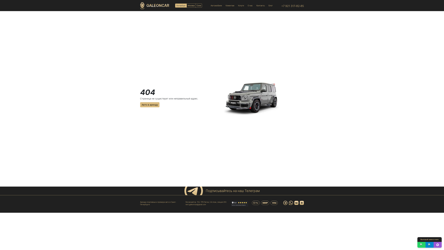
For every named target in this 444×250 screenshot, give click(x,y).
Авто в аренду (150, 104)
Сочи (199, 5)
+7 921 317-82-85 (292, 6)
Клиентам (230, 5)
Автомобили (216, 5)
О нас (250, 5)
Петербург (181, 5)
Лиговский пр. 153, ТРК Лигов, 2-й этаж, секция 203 (205, 202)
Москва (191, 5)
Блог (270, 5)
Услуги (241, 5)
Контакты (260, 5)
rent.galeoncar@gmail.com (195, 204)
